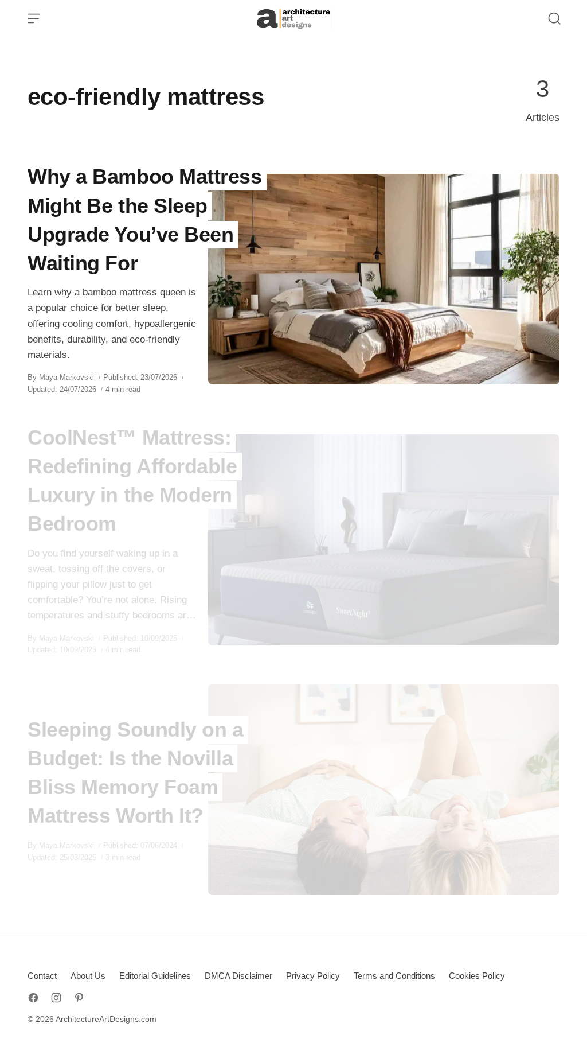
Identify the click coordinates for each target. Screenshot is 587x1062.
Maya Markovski (66, 377)
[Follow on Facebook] (33, 997)
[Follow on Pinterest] (79, 997)
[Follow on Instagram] (56, 997)
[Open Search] (554, 18)
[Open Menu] (33, 18)
